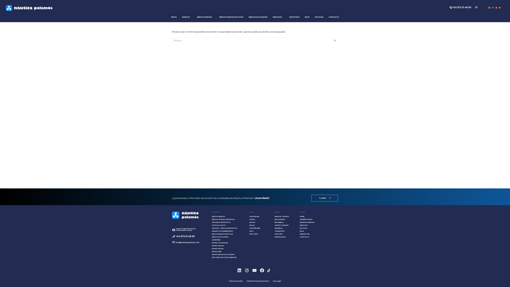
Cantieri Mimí (254, 228)
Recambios (279, 222)
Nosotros (294, 17)
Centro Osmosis (281, 225)
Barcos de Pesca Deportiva (223, 219)
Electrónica (280, 219)
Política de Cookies (236, 281)
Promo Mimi (217, 251)
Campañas (216, 240)
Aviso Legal (277, 281)
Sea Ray (252, 222)
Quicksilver (254, 216)
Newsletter (304, 234)
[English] (492, 8)
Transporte (280, 231)
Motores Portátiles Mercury (224, 257)
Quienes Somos (306, 219)
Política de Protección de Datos (258, 281)
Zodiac (252, 219)
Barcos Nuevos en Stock (231, 17)
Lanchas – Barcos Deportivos (224, 228)
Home (302, 216)
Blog (307, 17)
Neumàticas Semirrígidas (222, 231)
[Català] (489, 8)
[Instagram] (247, 272)
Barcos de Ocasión (258, 17)
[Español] (499, 8)
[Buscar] (335, 40)
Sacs (251, 231)
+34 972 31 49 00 (461, 7)
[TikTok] (269, 272)
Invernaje (279, 228)
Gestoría (278, 234)
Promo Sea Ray (218, 246)
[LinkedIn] (239, 272)
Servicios (277, 17)
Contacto (334, 17)
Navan (252, 225)
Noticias (319, 17)
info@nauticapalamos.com (187, 242)
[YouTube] (254, 272)
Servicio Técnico (282, 216)
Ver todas (253, 234)
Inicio (174, 17)
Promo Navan (217, 249)
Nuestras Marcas (307, 222)
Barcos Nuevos (204, 17)
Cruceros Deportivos (221, 222)
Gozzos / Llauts (219, 225)
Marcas (186, 17)
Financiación (280, 237)
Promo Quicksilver (220, 243)
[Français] (496, 8)
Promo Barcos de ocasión (223, 254)
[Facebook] (262, 272)
